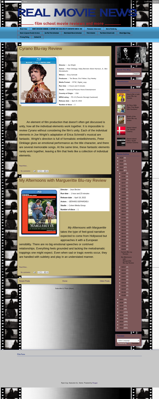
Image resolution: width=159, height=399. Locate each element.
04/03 (124, 273)
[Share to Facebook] (45, 171)
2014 (122, 322)
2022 (122, 170)
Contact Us (37, 37)
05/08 (124, 246)
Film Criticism (91, 33)
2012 (122, 328)
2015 (122, 318)
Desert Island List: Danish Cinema (131, 129)
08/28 (124, 205)
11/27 (124, 183)
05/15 (124, 243)
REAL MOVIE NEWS (77, 12)
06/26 (124, 227)
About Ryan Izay (124, 33)
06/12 (124, 233)
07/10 (124, 221)
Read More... (23, 166)
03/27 (124, 276)
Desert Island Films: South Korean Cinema (132, 141)
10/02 (124, 195)
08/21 (124, 208)
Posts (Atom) (69, 288)
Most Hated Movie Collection (73, 33)
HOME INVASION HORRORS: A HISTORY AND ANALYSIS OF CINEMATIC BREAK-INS (57, 29)
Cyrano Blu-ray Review (40, 48)
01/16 (124, 292)
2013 (122, 325)
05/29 (124, 236)
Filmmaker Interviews (94, 29)
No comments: (26, 171)
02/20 (124, 286)
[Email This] (38, 171)
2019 (122, 306)
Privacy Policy (24, 37)
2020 (122, 302)
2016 (122, 315)
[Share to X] (43, 171)
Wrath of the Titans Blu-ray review (132, 118)
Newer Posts (24, 281)
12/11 (124, 176)
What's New (23, 29)
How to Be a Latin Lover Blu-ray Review (133, 96)
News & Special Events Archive (30, 33)
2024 (122, 164)
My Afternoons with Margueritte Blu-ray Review (62, 180)
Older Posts (105, 281)
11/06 (124, 189)
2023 (122, 167)
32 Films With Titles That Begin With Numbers (133, 107)
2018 (122, 309)
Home (64, 281)
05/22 (124, 240)
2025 (122, 161)
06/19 (124, 230)
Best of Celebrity (111, 29)
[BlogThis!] (41, 171)
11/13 (124, 186)
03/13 (124, 283)
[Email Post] (34, 171)
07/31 (124, 217)
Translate (135, 343)
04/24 (124, 249)
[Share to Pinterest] (47, 171)
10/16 (124, 192)
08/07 (124, 214)
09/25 (124, 198)
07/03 (124, 224)
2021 (122, 299)
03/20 (124, 280)
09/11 (124, 202)
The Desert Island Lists (107, 33)
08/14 (124, 211)
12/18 (124, 173)
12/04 (124, 179)
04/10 (124, 270)
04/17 (124, 267)
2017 (122, 312)
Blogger (94, 383)
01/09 (124, 295)
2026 (122, 158)
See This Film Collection (52, 33)
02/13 (124, 289)
